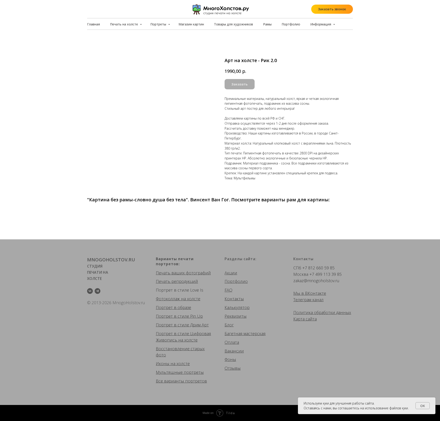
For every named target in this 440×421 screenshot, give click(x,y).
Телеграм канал (308, 299)
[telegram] (97, 291)
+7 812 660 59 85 (318, 268)
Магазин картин (191, 24)
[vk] (90, 291)
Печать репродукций (177, 281)
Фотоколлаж (168, 298)
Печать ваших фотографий (183, 273)
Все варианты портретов (181, 381)
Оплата (232, 342)
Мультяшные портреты (180, 372)
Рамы (267, 24)
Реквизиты (236, 316)
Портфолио (291, 24)
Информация (321, 24)
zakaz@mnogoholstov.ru (316, 280)
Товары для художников (233, 24)
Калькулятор (237, 307)
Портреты (158, 24)
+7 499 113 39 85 (325, 274)
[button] (332, 9)
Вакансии (234, 351)
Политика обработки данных (322, 312)
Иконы (162, 363)
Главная (93, 24)
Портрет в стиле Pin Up (179, 316)
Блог (229, 325)
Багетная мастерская (245, 333)
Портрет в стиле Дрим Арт (182, 325)
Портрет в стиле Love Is (179, 290)
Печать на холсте (124, 24)
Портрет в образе (173, 307)
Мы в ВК (301, 293)
